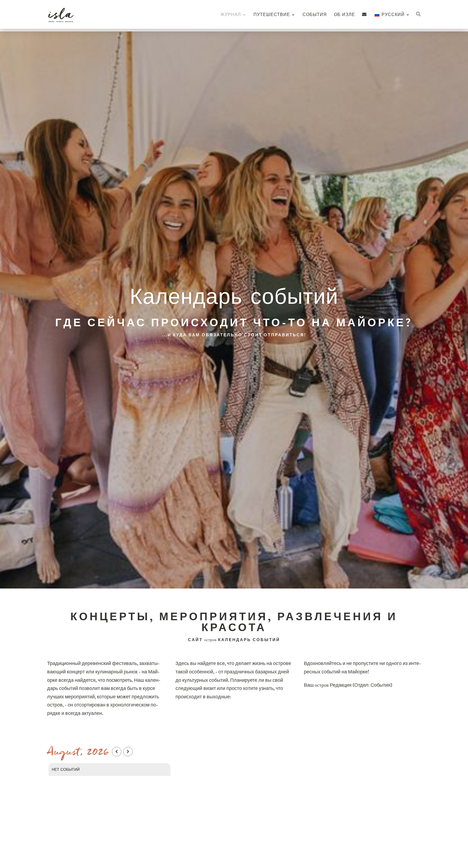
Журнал (230, 15)
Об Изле (344, 15)
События (315, 15)
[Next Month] (128, 751)
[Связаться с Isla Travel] (364, 20)
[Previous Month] (116, 751)
